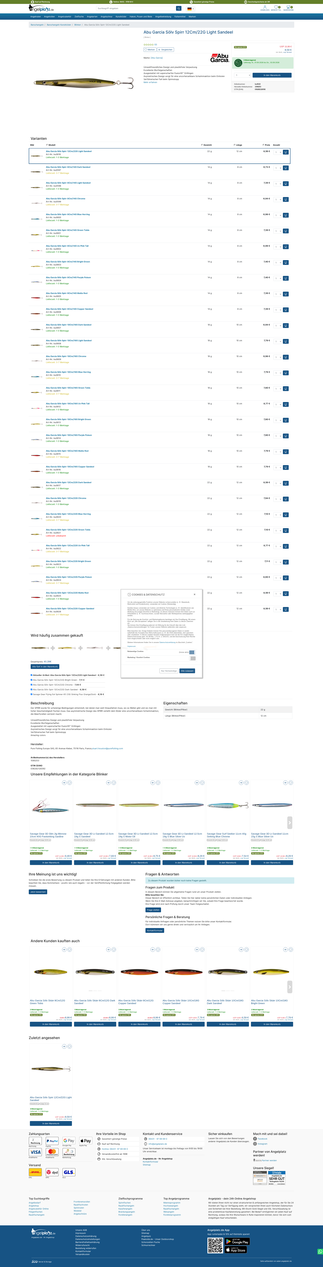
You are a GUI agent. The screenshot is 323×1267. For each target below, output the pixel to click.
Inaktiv (193, 658)
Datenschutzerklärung (167, 642)
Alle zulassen (187, 671)
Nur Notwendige (169, 671)
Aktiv (192, 652)
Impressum (131, 646)
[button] (192, 652)
